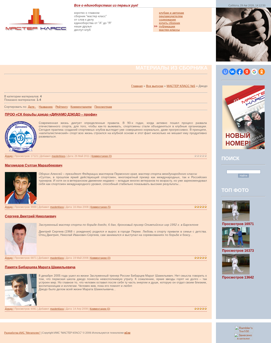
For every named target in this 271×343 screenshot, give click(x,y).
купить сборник (169, 23)
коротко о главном (87, 12)
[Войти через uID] (225, 72)
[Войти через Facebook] (239, 72)
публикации (167, 26)
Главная (137, 86)
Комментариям (81, 106)
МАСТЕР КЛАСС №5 (181, 86)
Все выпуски (154, 86)
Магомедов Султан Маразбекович (33, 165)
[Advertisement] (53, 49)
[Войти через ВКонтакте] (232, 72)
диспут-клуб (82, 29)
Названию (46, 106)
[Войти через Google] (254, 71)
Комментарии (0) (101, 156)
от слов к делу (84, 19)
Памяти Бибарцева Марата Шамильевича (40, 267)
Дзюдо (9, 156)
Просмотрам (103, 106)
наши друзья (83, 26)
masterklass (58, 156)
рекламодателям (171, 16)
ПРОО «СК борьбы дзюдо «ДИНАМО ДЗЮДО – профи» (51, 114)
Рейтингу (61, 106)
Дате (31, 106)
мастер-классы (169, 29)
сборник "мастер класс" (90, 16)
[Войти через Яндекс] (247, 72)
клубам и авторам (171, 12)
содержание (167, 19)
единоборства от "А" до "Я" (93, 23)
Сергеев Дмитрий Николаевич (30, 216)
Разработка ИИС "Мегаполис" (22, 332)
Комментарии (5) (100, 207)
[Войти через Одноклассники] (262, 72)
